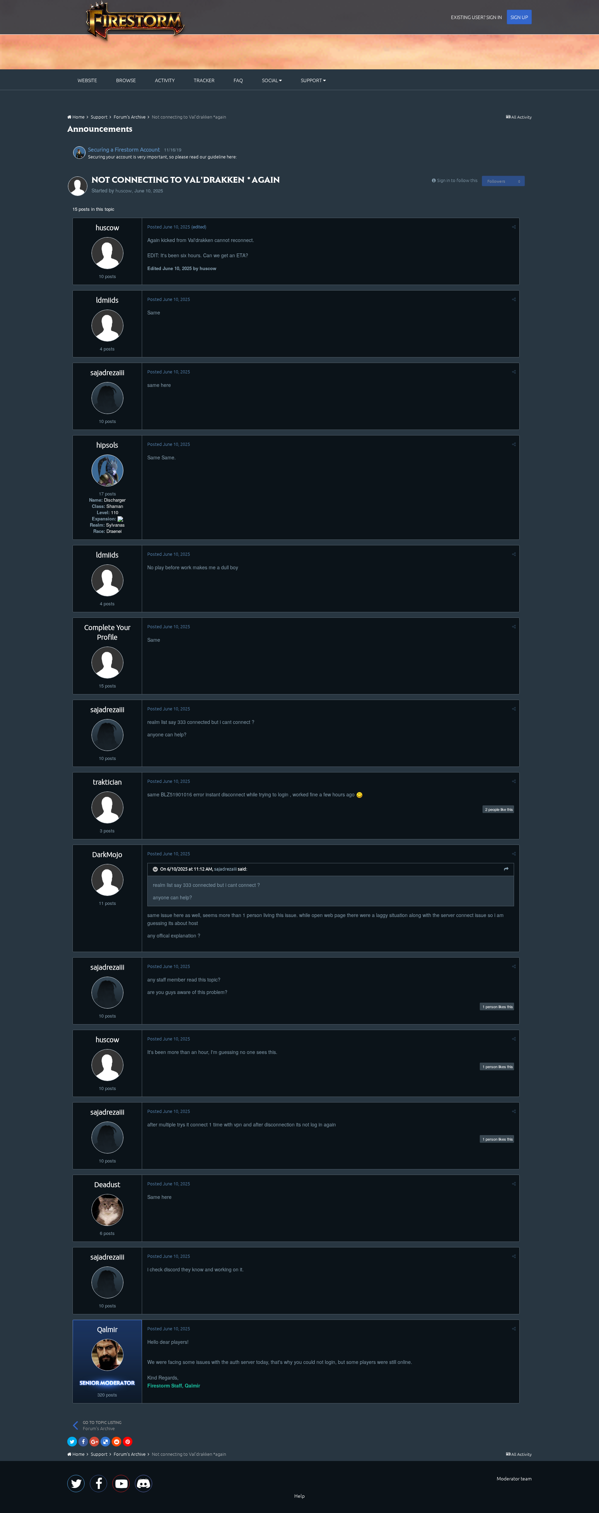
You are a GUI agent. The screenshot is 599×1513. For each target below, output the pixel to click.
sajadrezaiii (107, 372)
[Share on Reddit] (116, 1441)
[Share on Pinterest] (127, 1441)
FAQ (238, 80)
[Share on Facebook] (83, 1441)
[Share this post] (514, 226)
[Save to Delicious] (105, 1441)
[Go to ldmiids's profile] (107, 325)
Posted (168, 226)
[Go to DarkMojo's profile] (107, 880)
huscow (123, 190)
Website (87, 80)
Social (270, 80)
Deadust (107, 1184)
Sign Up (519, 17)
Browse (126, 80)
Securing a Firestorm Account (124, 149)
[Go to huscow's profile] (77, 186)
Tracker (204, 80)
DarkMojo (107, 854)
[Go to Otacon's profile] (79, 152)
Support (312, 80)
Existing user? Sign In (476, 17)
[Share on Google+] (94, 1441)
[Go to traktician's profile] (107, 807)
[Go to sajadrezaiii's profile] (107, 398)
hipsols (107, 445)
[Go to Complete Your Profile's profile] (107, 662)
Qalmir (107, 1329)
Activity (165, 80)
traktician (107, 782)
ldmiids (107, 300)
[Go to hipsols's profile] (107, 470)
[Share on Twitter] (72, 1441)
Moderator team (514, 1478)
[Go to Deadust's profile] (107, 1210)
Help (299, 1495)
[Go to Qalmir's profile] (107, 1355)
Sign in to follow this (457, 180)
